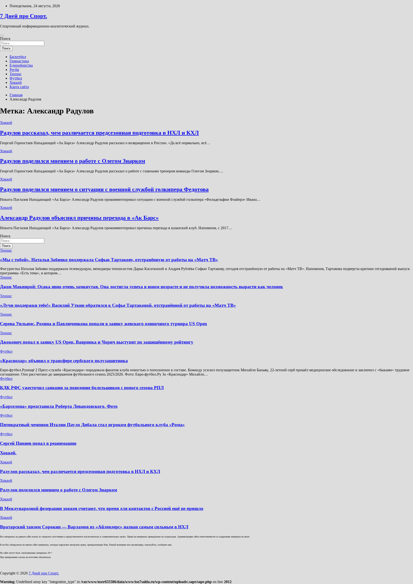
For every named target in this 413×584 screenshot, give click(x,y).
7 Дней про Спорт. (23, 16)
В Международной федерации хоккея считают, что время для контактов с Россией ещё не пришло (101, 508)
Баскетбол (18, 57)
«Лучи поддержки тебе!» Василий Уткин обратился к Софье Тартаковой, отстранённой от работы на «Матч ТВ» (118, 305)
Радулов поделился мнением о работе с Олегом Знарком (72, 161)
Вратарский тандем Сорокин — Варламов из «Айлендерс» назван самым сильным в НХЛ (94, 526)
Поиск (5, 39)
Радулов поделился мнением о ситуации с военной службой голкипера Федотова (104, 189)
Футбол (16, 78)
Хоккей (16, 82)
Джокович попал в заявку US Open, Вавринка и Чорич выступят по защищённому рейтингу (96, 342)
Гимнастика (19, 61)
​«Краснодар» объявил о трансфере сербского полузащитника (64, 360)
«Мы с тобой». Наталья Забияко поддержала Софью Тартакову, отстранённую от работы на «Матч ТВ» (109, 259)
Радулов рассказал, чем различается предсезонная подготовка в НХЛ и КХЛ (99, 133)
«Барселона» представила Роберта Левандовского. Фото (59, 406)
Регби (14, 70)
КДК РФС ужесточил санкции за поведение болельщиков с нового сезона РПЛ (82, 387)
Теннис (16, 74)
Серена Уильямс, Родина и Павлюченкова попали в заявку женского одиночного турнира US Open (103, 323)
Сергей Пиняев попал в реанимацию (38, 443)
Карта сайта (19, 87)
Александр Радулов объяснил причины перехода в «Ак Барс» (79, 218)
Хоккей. (8, 452)
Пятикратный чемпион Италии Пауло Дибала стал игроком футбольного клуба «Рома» (92, 424)
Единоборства (21, 65)
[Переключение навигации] (2, 35)
